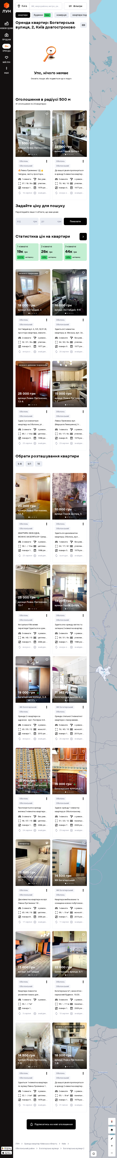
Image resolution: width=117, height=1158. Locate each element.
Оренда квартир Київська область (40, 1144)
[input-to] (51, 221)
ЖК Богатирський (28, 707)
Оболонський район (25, 1148)
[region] (103, 579)
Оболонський (26, 166)
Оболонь (24, 161)
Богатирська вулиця (49, 1148)
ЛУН (18, 1144)
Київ (64, 1144)
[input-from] (27, 221)
